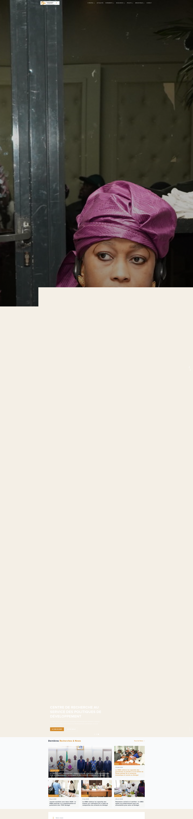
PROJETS (129, 3)
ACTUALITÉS (100, 3)
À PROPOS (90, 3)
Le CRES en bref (57, 729)
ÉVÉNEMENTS (109, 3)
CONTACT (149, 3)
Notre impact (71, 729)
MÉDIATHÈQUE (139, 3)
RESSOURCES (119, 3)
